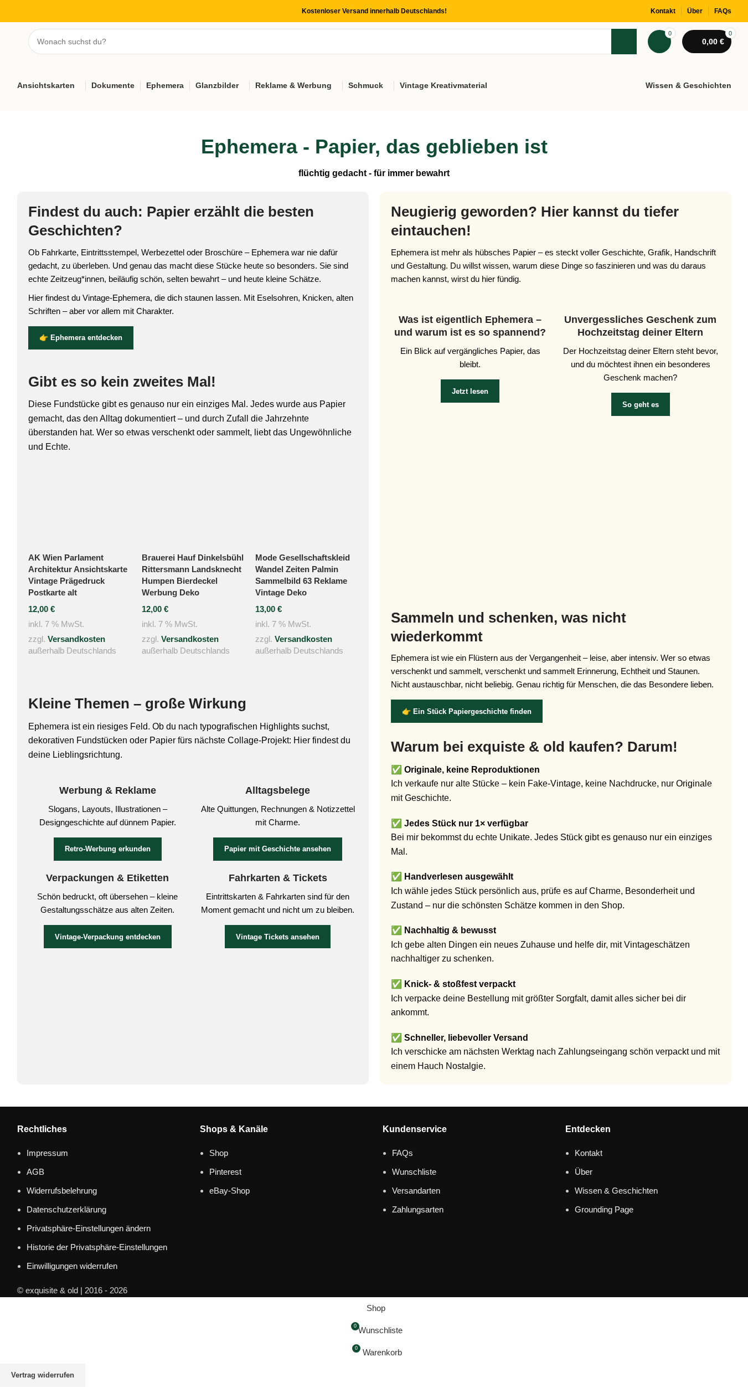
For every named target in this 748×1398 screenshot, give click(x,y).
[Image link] (555, 511)
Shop (218, 1153)
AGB (35, 1171)
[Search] (624, 41)
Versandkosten (76, 639)
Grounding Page (604, 1209)
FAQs (402, 1153)
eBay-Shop (229, 1190)
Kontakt (588, 1153)
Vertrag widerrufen (42, 1375)
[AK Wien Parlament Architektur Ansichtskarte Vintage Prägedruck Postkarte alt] (79, 506)
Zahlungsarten (417, 1209)
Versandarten (416, 1190)
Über (583, 1171)
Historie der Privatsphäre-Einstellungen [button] (97, 1247)
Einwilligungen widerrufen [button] (72, 1266)
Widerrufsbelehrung (62, 1190)
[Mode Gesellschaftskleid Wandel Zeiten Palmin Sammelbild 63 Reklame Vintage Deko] (306, 506)
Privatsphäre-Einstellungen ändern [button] (89, 1228)
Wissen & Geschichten (616, 1190)
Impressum (47, 1153)
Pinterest (225, 1171)
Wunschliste (414, 1171)
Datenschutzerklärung (66, 1209)
